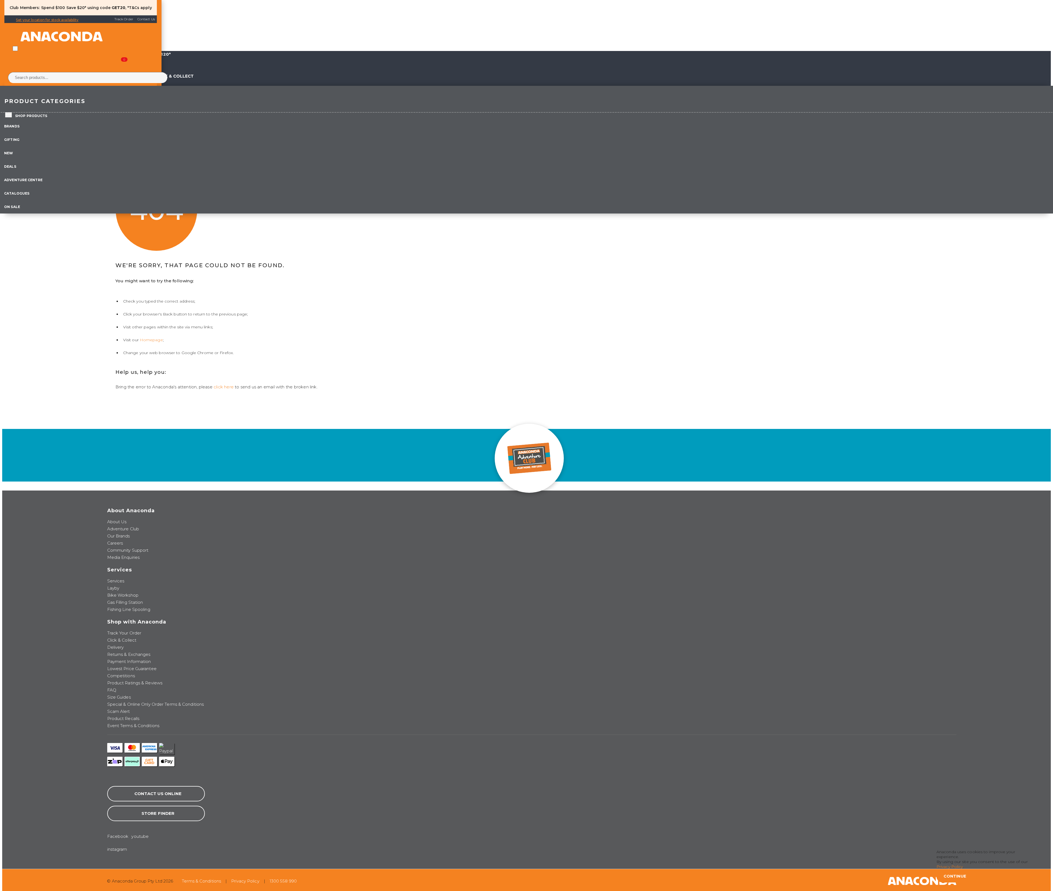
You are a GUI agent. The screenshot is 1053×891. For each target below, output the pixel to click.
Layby (113, 588)
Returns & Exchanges (129, 654)
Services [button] (119, 570)
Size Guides (119, 697)
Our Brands (118, 536)
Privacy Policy (245, 881)
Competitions (121, 675)
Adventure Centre (23, 180)
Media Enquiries (123, 557)
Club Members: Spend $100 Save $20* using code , (68, 7)
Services (115, 580)
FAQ (111, 690)
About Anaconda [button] (131, 511)
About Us (117, 521)
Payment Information (129, 661)
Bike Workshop (122, 595)
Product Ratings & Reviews (135, 682)
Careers (115, 543)
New (8, 153)
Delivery (115, 647)
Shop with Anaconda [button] (136, 622)
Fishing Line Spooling (128, 609)
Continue (955, 876)
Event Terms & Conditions (133, 725)
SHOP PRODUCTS (31, 116)
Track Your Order (124, 633)
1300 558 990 (283, 881)
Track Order (123, 19)
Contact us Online (158, 793)
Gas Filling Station (125, 602)
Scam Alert (118, 711)
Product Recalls (123, 718)
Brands (11, 126)
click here (224, 386)
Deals (10, 166)
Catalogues (16, 193)
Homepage (151, 339)
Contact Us (146, 19)
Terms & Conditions (201, 881)
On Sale (12, 207)
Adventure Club (123, 528)
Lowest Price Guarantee (132, 668)
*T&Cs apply (140, 7)
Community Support (128, 550)
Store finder (157, 813)
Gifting (11, 140)
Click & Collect (122, 640)
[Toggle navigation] (15, 48)
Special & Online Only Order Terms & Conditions (155, 704)
